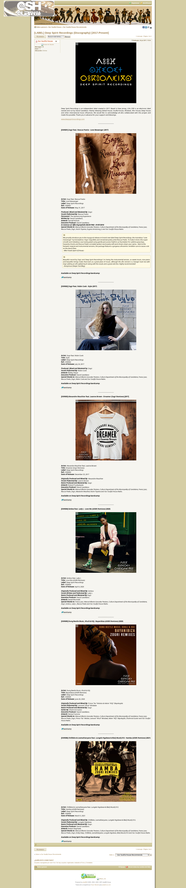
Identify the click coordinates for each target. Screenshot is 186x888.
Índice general (42, 27)
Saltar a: (111, 855)
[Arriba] (36, 844)
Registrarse (135, 3)
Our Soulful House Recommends (75, 27)
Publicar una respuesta (38, 36)
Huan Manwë (95, 884)
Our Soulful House (54, 27)
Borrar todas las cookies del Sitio (139, 867)
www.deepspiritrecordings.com (73, 119)
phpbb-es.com (106, 884)
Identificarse (147, 3)
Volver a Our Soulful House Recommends (48, 854)
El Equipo (122, 867)
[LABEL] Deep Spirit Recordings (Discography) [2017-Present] (71, 32)
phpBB (85, 882)
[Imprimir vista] (151, 28)
